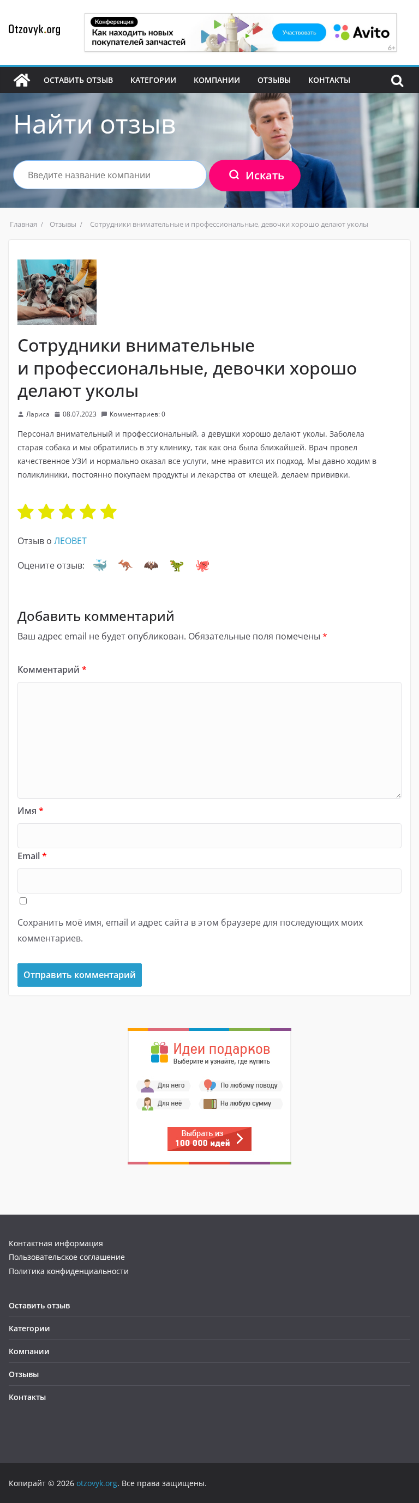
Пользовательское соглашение (67, 1257)
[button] (100, 565)
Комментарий (52, 669)
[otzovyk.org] (22, 80)
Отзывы (274, 80)
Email (32, 856)
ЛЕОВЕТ (70, 541)
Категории (153, 80)
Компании (217, 80)
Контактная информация (56, 1243)
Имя (30, 811)
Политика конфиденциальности (69, 1271)
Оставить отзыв (78, 80)
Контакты (329, 80)
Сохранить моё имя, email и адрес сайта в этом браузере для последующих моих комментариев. (190, 930)
